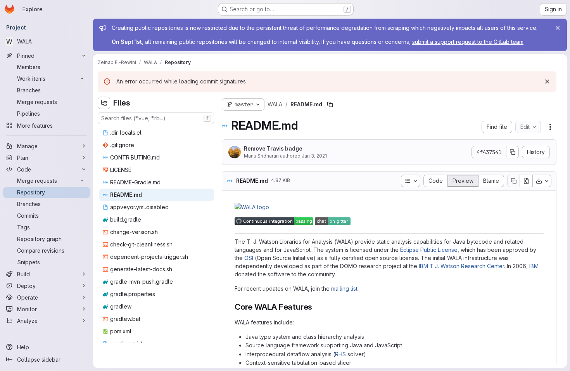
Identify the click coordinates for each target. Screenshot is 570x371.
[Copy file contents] (513, 181)
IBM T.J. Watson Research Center (461, 266)
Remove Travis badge (273, 148)
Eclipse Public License (429, 249)
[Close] (557, 28)
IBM (534, 266)
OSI (248, 258)
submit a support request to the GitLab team (467, 41)
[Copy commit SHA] (512, 152)
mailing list (344, 288)
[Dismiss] (547, 81)
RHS (340, 354)
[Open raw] (526, 181)
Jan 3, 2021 (314, 156)
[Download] (542, 181)
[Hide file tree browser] (104, 103)
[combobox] (156, 118)
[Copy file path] (330, 104)
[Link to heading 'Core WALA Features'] (316, 307)
